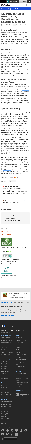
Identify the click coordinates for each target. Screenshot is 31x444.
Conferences (19, 350)
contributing (6, 190)
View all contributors (7, 302)
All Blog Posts (20, 337)
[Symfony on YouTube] (2, 434)
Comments (6, 209)
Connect (24, 1)
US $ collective (7, 170)
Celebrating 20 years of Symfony (15, 326)
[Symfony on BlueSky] (7, 434)
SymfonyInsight (13, 1)
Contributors (4, 411)
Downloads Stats (5, 421)
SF (2, 1)
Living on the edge (21, 354)
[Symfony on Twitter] (12, 430)
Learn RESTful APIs (6, 395)
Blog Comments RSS (9, 234)
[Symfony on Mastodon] (16, 430)
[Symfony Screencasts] (16, 434)
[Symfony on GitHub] (2, 430)
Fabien (11, 62)
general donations (20, 88)
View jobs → (24, 200)
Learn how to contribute (8, 315)
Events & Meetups (6, 406)
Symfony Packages (6, 342)
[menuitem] (8, 338)
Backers (3, 416)
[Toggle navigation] (28, 5)
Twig (17, 364)
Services (18, 371)
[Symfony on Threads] (12, 434)
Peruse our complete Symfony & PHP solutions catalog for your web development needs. (11, 261)
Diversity (12, 181)
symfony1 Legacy (6, 354)
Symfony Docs (5, 361)
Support (3, 423)
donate (18, 130)
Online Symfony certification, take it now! (15, 247)
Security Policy (5, 347)
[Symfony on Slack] (7, 430)
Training (3, 373)
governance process (8, 52)
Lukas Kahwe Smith (22, 25)
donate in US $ (7, 93)
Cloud (17, 345)
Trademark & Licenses (7, 352)
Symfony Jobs (5, 414)
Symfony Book (5, 364)
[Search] (29, 1)
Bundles (3, 368)
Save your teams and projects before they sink (8, 276)
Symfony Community (7, 401)
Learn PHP (4, 387)
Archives (6, 228)
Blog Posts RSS (8, 231)
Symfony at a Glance (7, 340)
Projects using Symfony (7, 409)
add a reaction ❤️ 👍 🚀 (11, 177)
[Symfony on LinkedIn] (21, 430)
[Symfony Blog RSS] (21, 434)
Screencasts (4, 383)
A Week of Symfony (21, 340)
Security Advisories (21, 359)
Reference (4, 366)
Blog (17, 335)
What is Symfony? (6, 335)
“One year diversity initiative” (9, 34)
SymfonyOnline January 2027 (9, 9)
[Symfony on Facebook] (25, 430)
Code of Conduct (5, 418)
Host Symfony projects (22, 387)
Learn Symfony (5, 359)
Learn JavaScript (5, 390)
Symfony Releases (6, 345)
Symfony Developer (10, 200)
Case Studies (19, 342)
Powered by (19, 390)
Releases (18, 357)
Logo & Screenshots (6, 350)
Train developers (20, 376)
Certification (4, 378)
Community (4, 399)
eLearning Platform (6, 376)
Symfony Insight (20, 362)
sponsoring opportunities (18, 193)
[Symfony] (13, 5)
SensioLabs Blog (20, 366)
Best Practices (5, 371)
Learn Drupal (5, 392)
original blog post (13, 114)
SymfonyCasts (5, 32)
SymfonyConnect (6, 404)
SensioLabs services (21, 373)
